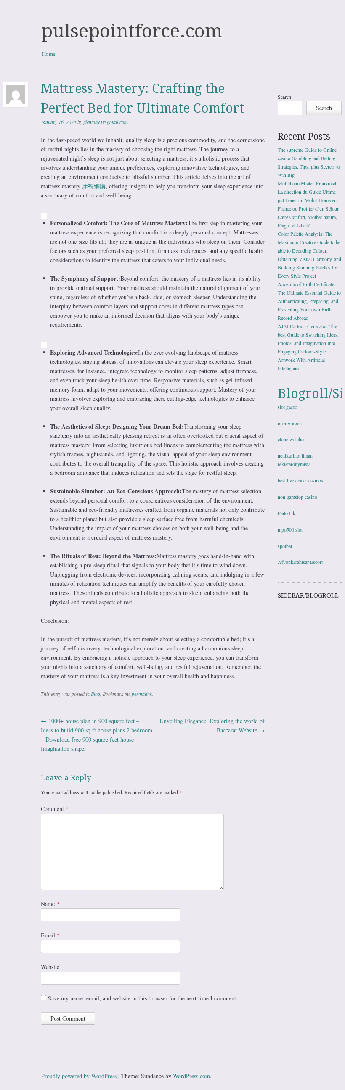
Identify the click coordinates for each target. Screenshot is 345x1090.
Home (49, 54)
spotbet (285, 545)
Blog (95, 693)
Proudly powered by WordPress (79, 1076)
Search (284, 96)
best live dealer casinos (300, 480)
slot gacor (287, 406)
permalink (142, 693)
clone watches (291, 439)
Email (50, 935)
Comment (55, 809)
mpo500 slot (290, 529)
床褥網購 (94, 186)
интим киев (290, 423)
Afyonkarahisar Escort (300, 561)
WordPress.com (191, 1076)
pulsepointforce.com (131, 31)
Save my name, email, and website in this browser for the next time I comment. (143, 998)
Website (50, 967)
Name (50, 904)
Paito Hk (286, 513)
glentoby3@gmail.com (105, 121)
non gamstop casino (297, 496)
